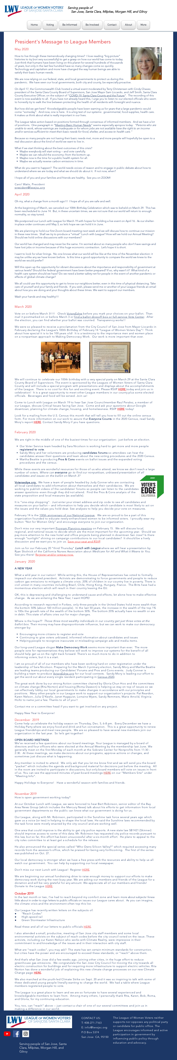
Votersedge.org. (26, 482)
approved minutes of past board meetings (74, 772)
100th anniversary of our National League (67, 515)
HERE (107, 772)
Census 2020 (106, 677)
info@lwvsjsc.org (96, 1027)
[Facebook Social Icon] (16, 1033)
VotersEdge (74, 313)
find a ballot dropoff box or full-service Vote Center (109, 316)
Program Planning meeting (74, 528)
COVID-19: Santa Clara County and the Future (97, 95)
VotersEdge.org (63, 673)
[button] (50, 25)
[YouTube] (7, 1033)
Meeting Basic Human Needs (73, 125)
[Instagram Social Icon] (25, 1033)
